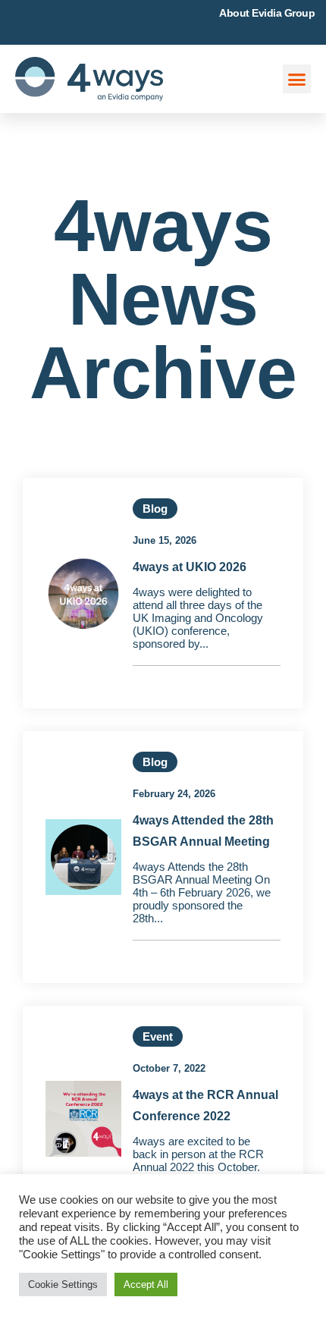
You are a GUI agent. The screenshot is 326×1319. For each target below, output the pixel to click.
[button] (297, 78)
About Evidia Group (267, 13)
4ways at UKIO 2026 (189, 567)
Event (158, 1036)
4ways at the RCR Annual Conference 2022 (205, 1105)
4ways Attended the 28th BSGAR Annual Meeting (203, 831)
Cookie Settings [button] (63, 1284)
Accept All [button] (146, 1284)
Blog (155, 508)
